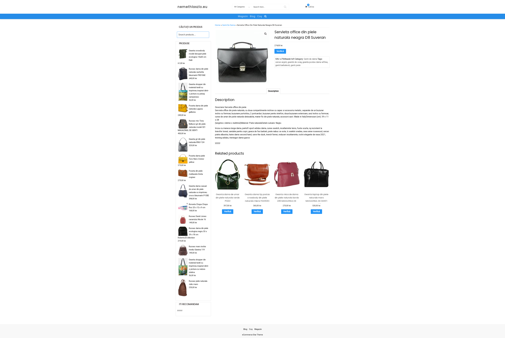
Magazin (243, 16)
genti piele (296, 65)
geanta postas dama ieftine (315, 62)
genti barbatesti (282, 65)
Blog (252, 16)
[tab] (273, 91)
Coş (259, 16)
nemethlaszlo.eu (193, 7)
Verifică (280, 51)
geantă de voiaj (295, 62)
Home (217, 25)
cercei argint (281, 62)
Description (273, 91)
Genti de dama (228, 25)
